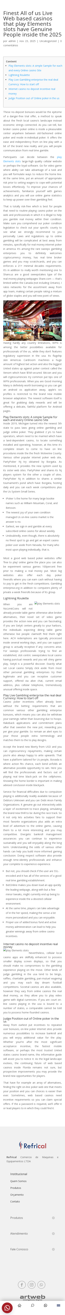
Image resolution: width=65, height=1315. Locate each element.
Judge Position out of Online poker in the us (33, 98)
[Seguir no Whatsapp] (41, 1285)
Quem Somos (18, 1181)
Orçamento (17, 1194)
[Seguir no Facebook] (22, 1285)
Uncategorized (48, 41)
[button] (7, 1307)
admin (12, 41)
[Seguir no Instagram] (32, 1285)
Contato (15, 1201)
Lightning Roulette (19, 75)
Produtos (15, 1188)
